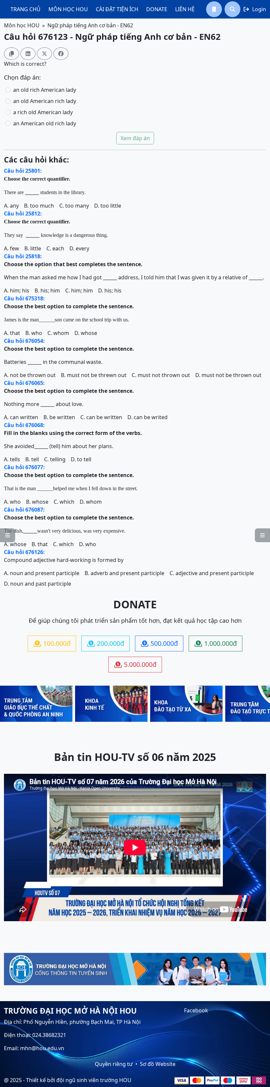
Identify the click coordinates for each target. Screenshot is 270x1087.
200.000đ (105, 643)
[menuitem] (25, 9)
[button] (214, 9)
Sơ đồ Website (158, 1064)
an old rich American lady (44, 89)
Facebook (196, 1010)
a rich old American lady (43, 112)
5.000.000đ (135, 664)
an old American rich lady (44, 101)
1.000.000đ (216, 643)
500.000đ (159, 643)
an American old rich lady (44, 123)
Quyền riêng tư (114, 1064)
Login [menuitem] (255, 9)
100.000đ (52, 643)
